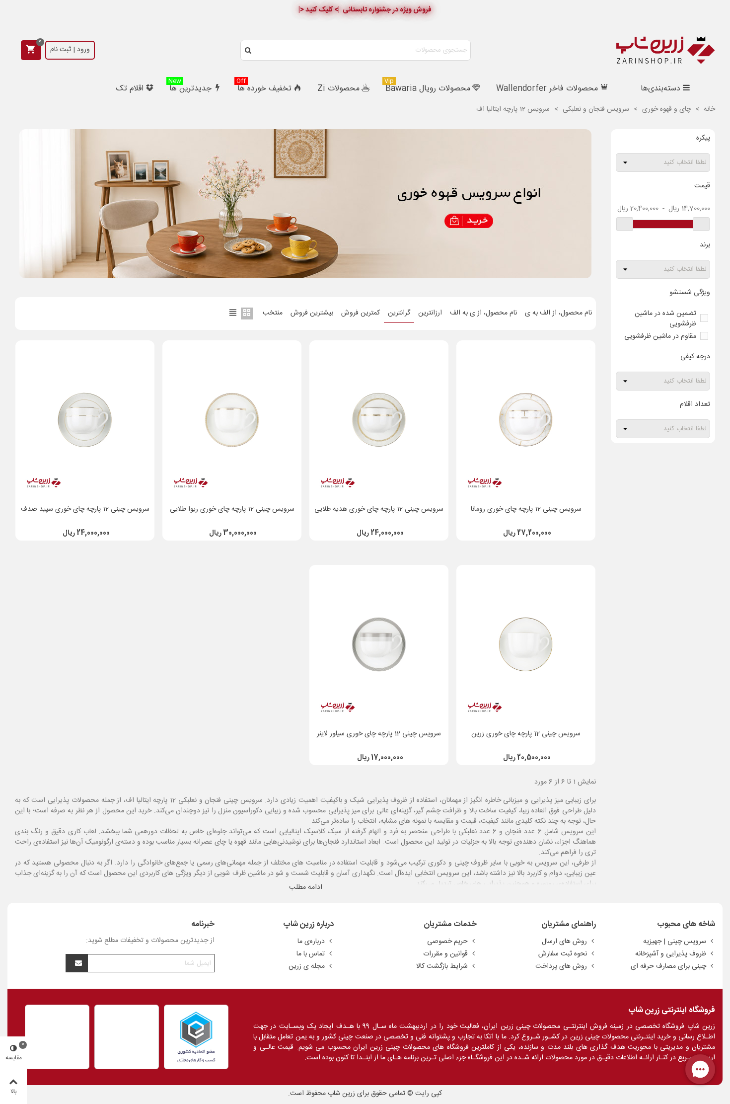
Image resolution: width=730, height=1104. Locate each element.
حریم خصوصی (447, 941)
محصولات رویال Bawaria (427, 87)
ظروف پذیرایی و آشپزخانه (670, 954)
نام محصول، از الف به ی (558, 313)
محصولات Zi (338, 88)
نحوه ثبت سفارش (562, 954)
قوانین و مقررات (445, 954)
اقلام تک (130, 88)
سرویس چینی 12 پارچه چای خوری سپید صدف (85, 509)
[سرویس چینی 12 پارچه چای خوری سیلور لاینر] (378, 644)
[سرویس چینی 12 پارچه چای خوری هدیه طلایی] (378, 419)
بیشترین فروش (312, 313)
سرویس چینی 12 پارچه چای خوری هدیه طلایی (378, 509)
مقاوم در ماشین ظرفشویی (660, 336)
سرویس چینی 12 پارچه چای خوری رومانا (526, 509)
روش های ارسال (564, 941)
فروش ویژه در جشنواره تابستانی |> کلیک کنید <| (365, 10)
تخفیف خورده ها (264, 87)
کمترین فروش (360, 313)
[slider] (701, 224)
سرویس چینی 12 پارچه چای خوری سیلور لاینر (379, 734)
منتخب (273, 313)
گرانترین (399, 313)
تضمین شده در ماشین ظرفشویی (665, 319)
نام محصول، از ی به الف (483, 313)
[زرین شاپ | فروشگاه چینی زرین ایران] (665, 50)
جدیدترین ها (190, 87)
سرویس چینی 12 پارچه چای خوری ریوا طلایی (232, 509)
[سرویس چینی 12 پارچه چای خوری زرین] (525, 644)
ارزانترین (430, 313)
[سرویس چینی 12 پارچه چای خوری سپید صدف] (84, 419)
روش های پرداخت (561, 966)
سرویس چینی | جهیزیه (674, 941)
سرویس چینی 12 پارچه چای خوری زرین (526, 734)
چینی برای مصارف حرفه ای (668, 966)
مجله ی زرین (307, 966)
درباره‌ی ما (311, 941)
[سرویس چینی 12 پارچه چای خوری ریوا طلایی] (231, 419)
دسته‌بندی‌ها (660, 88)
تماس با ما (310, 954)
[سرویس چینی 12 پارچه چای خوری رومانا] (525, 419)
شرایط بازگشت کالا (442, 966)
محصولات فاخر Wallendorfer (547, 88)
